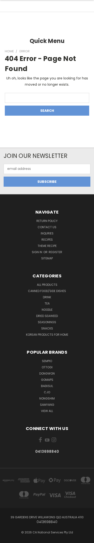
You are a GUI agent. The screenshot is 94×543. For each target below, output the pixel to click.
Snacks (47, 328)
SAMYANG (47, 405)
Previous (7, 538)
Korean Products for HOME (47, 335)
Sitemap (47, 258)
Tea (47, 303)
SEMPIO (47, 361)
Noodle (47, 310)
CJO (47, 392)
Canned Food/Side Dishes (47, 291)
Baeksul (47, 386)
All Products (47, 285)
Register (55, 252)
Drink (47, 297)
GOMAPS (47, 380)
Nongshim (47, 398)
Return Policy (47, 221)
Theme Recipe (47, 246)
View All (47, 411)
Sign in (37, 252)
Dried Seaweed (47, 316)
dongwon (47, 373)
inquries (47, 233)
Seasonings (47, 322)
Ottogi (47, 367)
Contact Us (47, 227)
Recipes (47, 240)
